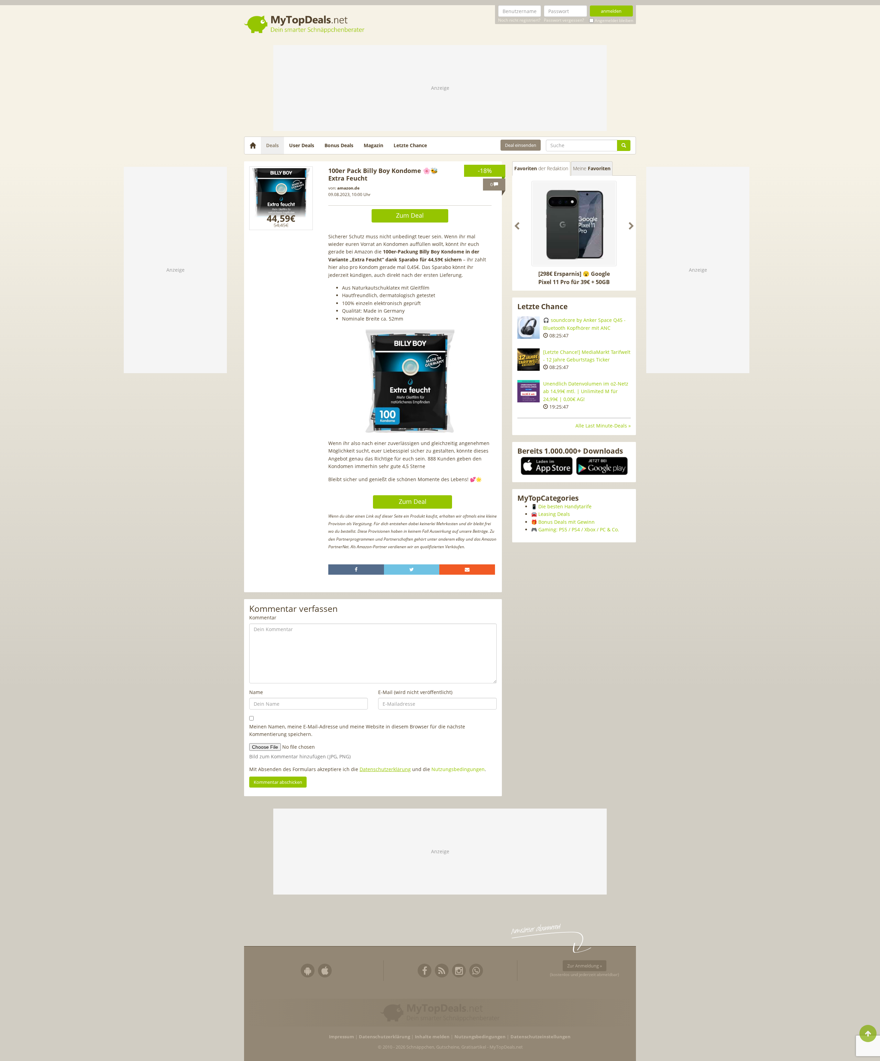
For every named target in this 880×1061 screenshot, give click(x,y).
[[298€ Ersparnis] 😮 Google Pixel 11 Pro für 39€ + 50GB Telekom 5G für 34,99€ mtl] (574, 223)
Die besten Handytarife (565, 506)
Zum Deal (410, 215)
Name (256, 692)
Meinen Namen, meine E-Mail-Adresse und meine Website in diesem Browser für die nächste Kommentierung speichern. (357, 730)
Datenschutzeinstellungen (540, 1037)
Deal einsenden (520, 145)
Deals (272, 145)
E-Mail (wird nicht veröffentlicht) (415, 692)
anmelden (611, 11)
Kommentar (262, 617)
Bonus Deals (338, 145)
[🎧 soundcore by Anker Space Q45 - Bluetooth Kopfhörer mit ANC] (528, 327)
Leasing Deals (554, 514)
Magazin (373, 145)
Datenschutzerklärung (385, 769)
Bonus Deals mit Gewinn (566, 522)
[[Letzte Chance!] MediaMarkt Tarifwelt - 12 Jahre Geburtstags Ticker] (528, 359)
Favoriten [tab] (541, 168)
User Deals (301, 145)
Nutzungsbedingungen (458, 769)
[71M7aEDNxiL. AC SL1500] (281, 198)
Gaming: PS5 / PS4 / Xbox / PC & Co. (578, 529)
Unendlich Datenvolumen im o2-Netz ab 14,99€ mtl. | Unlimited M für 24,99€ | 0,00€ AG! (585, 391)
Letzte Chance (410, 145)
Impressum (341, 1037)
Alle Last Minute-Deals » (603, 425)
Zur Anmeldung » (584, 966)
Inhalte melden (432, 1037)
